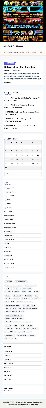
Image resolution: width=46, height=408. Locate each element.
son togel (35, 328)
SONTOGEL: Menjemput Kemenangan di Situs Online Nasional (21, 113)
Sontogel (26, 328)
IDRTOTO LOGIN (10, 301)
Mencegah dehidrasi (29, 305)
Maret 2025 (8, 212)
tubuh (7, 338)
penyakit (8, 325)
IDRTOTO (16, 298)
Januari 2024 (9, 267)
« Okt (7, 174)
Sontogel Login (10, 335)
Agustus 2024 (9, 239)
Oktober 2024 (9, 232)
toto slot (32, 335)
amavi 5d (16, 288)
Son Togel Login (21, 335)
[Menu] (42, 46)
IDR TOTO (24, 298)
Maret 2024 (8, 259)
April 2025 (8, 208)
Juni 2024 (7, 247)
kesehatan (20, 301)
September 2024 (10, 235)
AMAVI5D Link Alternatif (12, 291)
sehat (22, 325)
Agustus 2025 (9, 196)
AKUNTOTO (8, 352)
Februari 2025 (9, 216)
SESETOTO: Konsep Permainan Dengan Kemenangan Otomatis (19, 106)
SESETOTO (8, 375)
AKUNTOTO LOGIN (30, 285)
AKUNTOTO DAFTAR (20, 281)
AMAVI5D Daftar (27, 288)
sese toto (29, 325)
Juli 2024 (7, 243)
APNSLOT (7, 359)
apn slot (8, 295)
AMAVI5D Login (26, 291)
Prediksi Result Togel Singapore (13, 46)
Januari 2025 (9, 220)
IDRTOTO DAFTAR (34, 298)
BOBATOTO (10, 63)
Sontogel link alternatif (24, 332)
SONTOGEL (8, 379)
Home (4, 52)
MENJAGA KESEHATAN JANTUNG (15, 312)
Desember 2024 (10, 224)
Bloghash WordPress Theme (28, 405)
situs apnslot (9, 328)
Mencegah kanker (11, 308)
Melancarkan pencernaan (13, 305)
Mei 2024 (7, 251)
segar (15, 325)
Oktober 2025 (9, 188)
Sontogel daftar (10, 332)
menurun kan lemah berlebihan (14, 318)
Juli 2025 (7, 200)
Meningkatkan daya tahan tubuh (28, 308)
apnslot (36, 291)
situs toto (18, 328)
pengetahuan (28, 322)
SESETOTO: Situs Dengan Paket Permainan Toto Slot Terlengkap (22, 99)
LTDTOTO (7, 371)
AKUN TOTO (9, 281)
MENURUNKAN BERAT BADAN (14, 315)
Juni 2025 (7, 204)
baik (36, 295)
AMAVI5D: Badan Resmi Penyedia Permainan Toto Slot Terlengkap (21, 120)
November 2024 (10, 228)
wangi (14, 338)
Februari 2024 (9, 263)
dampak (8, 298)
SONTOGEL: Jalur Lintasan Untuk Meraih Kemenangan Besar (19, 127)
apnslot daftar (17, 295)
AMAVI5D (8, 288)
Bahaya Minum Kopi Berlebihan (20, 67)
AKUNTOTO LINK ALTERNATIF (14, 285)
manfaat (29, 301)
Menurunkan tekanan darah (13, 322)
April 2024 (8, 255)
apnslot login (28, 295)
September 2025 (10, 192)
